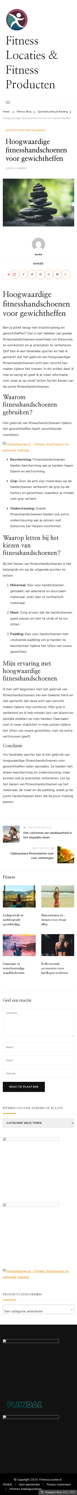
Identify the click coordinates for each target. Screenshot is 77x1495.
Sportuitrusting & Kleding (25, 130)
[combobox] (38, 1309)
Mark (38, 254)
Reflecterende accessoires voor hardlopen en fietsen (54, 968)
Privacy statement (59, 1484)
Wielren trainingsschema (25, 1489)
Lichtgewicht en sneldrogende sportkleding (13, 920)
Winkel (7, 1484)
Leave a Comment (16, 168)
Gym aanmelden (29, 1484)
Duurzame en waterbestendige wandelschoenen (14, 968)
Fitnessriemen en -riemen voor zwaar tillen (53, 920)
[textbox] (38, 1311)
